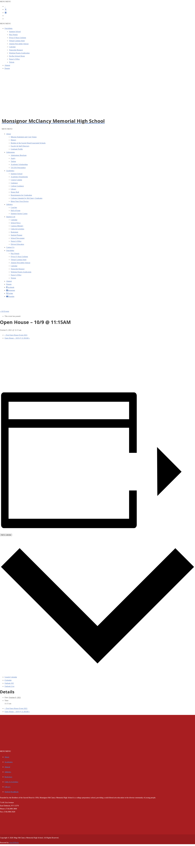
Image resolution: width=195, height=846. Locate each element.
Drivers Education (17, 244)
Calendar (12, 47)
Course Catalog (16, 180)
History (13, 140)
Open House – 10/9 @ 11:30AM (17, 338)
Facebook (7, 287)
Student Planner (16, 235)
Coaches (14, 207)
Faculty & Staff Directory (20, 146)
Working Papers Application (19, 53)
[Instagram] (6, 12)
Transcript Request (16, 50)
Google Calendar (11, 677)
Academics (10, 171)
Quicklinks (9, 28)
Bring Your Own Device (20, 201)
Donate (7, 68)
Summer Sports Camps (19, 214)
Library (13, 189)
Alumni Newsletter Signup (19, 44)
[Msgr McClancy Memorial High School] (24, 117)
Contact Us (10, 247)
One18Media (14, 843)
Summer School (15, 32)
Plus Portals (13, 35)
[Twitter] (6, 9)
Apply (13, 158)
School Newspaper (18, 238)
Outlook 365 (9, 683)
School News (16, 223)
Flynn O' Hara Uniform (19, 257)
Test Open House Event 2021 (16, 335)
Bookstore (14, 232)
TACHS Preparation (18, 168)
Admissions (10, 152)
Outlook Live (9, 686)
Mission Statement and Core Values (24, 137)
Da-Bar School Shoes (17, 56)
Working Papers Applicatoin (21, 272)
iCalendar (8, 680)
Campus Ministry (17, 226)
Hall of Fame (15, 210)
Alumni (7, 65)
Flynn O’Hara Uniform (17, 38)
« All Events (4, 311)
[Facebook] (5, 6)
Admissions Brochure (19, 155)
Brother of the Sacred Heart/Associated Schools (28, 143)
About (8, 134)
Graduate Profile (17, 149)
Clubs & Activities (17, 229)
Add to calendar (6, 535)
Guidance (14, 183)
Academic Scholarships (19, 164)
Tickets (11, 62)
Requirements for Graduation (21, 195)
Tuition (13, 161)
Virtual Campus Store (17, 41)
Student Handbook (12, 792)
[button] (5, 1)
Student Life (10, 217)
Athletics (9, 204)
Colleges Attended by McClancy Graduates (26, 198)
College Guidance (17, 186)
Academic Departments (19, 177)
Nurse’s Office (14, 59)
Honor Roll (15, 192)
